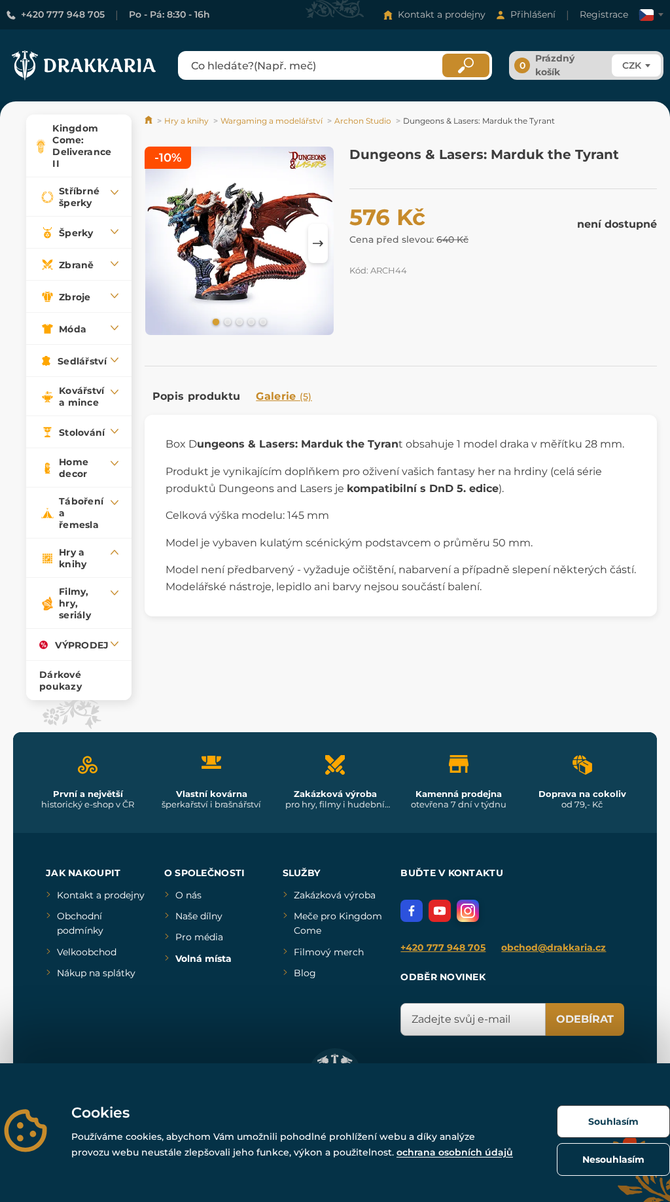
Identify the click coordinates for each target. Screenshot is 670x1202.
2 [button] (226, 321)
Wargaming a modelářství (271, 121)
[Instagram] (468, 911)
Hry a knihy (186, 121)
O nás (188, 895)
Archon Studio (362, 121)
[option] (239, 243)
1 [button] (214, 321)
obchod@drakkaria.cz (553, 947)
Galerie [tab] (284, 396)
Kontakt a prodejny (441, 14)
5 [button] (261, 321)
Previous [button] (161, 243)
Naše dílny (198, 916)
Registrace (604, 14)
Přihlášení (532, 14)
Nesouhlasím (613, 1159)
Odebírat (585, 1019)
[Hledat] (465, 65)
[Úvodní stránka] (149, 121)
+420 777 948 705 (63, 14)
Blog (305, 973)
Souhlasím (613, 1121)
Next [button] (318, 243)
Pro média (199, 937)
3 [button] (238, 321)
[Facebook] (411, 911)
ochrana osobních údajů (455, 1152)
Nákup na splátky (96, 973)
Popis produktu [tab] (196, 396)
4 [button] (250, 321)
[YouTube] (440, 911)
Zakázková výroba (335, 895)
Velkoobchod (86, 952)
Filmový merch (329, 952)
